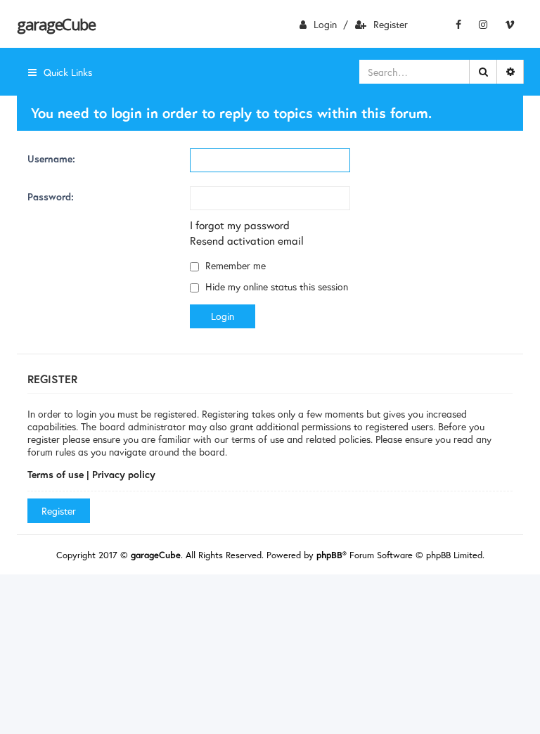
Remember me (234, 265)
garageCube (56, 24)
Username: (51, 158)
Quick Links (68, 72)
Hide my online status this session (275, 286)
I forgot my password (240, 225)
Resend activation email (247, 240)
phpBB (329, 555)
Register (390, 24)
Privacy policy (123, 474)
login (325, 24)
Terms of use (55, 474)
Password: (50, 196)
